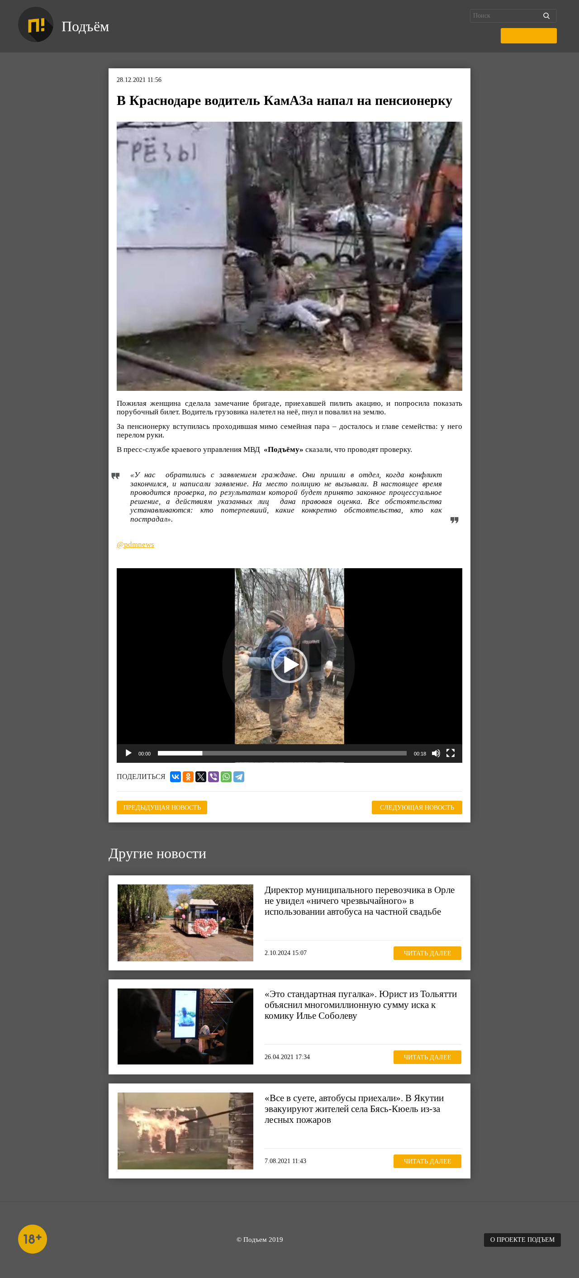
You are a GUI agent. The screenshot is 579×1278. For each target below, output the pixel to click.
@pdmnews (135, 544)
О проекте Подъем (522, 1239)
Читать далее (427, 953)
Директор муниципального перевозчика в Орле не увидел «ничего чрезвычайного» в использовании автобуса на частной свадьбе (360, 900)
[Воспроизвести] (128, 753)
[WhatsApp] (226, 776)
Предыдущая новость (162, 807)
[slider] (282, 753)
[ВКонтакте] (175, 776)
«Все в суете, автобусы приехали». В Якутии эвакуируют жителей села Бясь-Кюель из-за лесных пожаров (354, 1109)
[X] (200, 776)
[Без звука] (436, 753)
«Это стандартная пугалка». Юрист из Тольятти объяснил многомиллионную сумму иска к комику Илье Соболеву (361, 1004)
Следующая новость (417, 807)
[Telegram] (238, 776)
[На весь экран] (450, 753)
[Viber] (213, 776)
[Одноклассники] (188, 776)
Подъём (85, 26)
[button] (289, 665)
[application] (289, 665)
